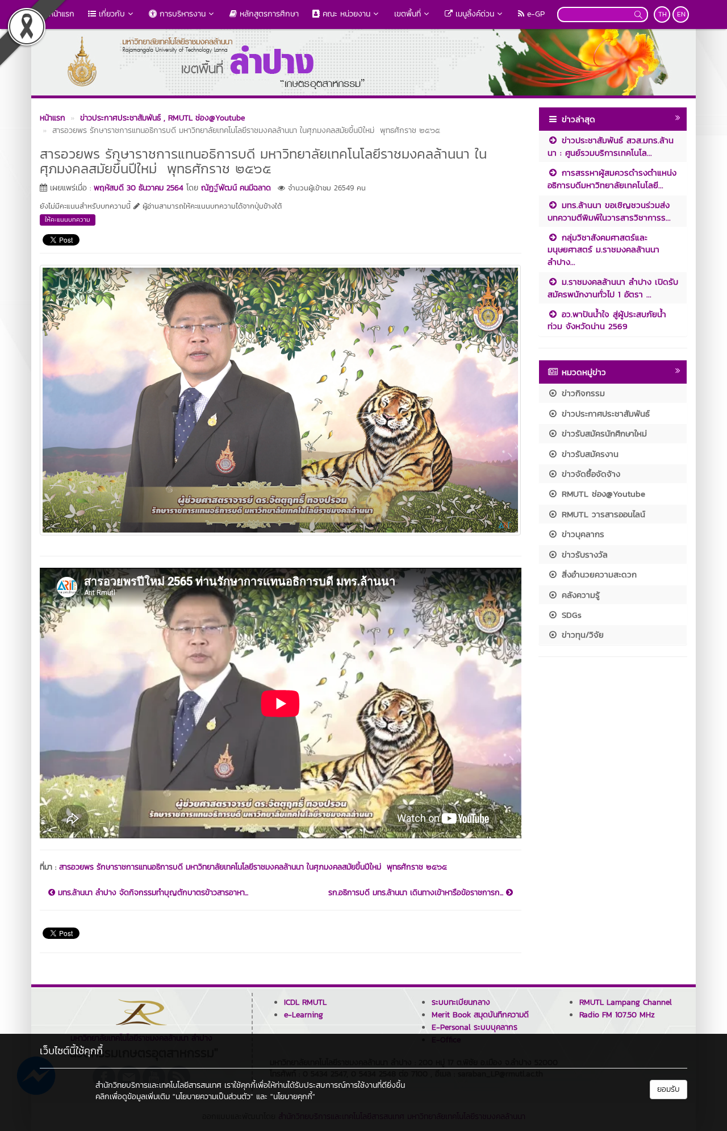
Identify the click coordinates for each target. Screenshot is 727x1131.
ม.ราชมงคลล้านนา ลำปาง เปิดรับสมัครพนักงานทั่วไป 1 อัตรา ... (613, 287)
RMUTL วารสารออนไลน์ (601, 514)
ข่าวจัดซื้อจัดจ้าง (589, 473)
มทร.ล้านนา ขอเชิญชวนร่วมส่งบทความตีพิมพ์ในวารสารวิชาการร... (609, 210)
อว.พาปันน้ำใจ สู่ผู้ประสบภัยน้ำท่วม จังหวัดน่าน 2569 (607, 319)
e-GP (534, 14)
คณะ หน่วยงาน (345, 14)
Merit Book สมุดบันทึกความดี (480, 1015)
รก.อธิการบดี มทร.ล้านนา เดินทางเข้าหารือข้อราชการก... (417, 893)
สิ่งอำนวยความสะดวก (597, 574)
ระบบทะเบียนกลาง (461, 1002)
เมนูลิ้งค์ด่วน (473, 14)
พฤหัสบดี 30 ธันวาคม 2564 (138, 188)
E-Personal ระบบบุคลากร (474, 1027)
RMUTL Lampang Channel (625, 1002)
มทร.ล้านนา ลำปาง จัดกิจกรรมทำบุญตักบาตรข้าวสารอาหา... (151, 893)
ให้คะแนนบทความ (67, 219)
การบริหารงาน (181, 14)
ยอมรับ (668, 1089)
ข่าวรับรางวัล (583, 554)
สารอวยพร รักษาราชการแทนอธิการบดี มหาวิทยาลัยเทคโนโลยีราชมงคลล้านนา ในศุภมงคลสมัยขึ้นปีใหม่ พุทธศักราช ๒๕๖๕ (253, 867)
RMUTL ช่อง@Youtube (601, 493)
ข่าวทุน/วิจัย (581, 634)
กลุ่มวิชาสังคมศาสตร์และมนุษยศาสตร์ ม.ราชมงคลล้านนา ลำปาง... (603, 249)
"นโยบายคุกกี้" (292, 1097)
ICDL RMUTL (305, 1002)
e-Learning (303, 1015)
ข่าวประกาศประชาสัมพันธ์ (604, 413)
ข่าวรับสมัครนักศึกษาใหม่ (602, 433)
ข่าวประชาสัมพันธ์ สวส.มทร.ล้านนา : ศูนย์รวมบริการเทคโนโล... (611, 146)
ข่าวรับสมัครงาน (588, 453)
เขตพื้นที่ (407, 14)
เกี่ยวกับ (110, 14)
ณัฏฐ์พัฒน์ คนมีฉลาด (236, 188)
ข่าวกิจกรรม (581, 393)
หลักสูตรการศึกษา (268, 14)
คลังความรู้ (579, 594)
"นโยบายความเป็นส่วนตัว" (213, 1097)
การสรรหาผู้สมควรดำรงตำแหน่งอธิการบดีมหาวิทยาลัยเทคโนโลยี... (612, 178)
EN (681, 14)
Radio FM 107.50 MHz (617, 1015)
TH (662, 14)
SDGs (570, 614)
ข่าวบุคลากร (581, 533)
